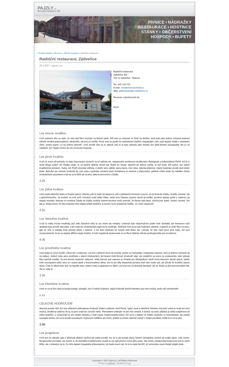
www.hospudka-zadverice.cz (133, 91)
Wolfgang (112, 363)
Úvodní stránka (45, 53)
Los (129, 363)
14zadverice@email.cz (132, 87)
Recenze (58, 53)
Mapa (116, 107)
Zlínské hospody (71, 53)
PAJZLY (47, 8)
